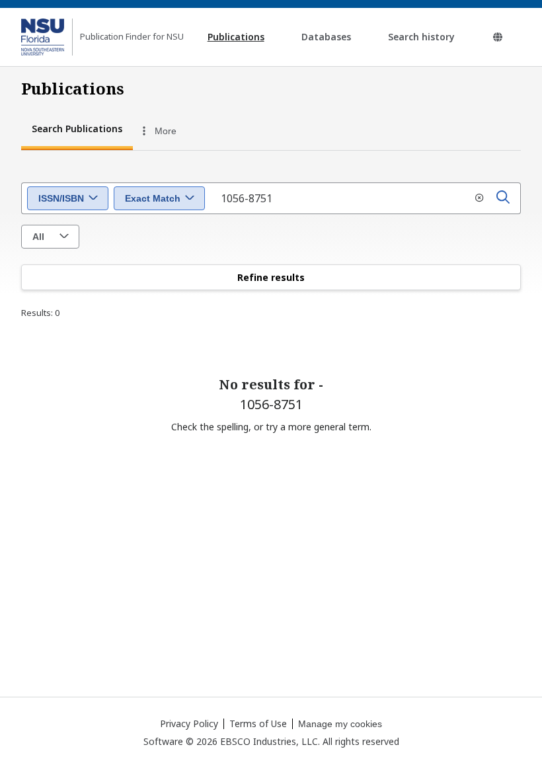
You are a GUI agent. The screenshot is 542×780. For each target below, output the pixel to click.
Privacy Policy (189, 723)
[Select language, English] (497, 37)
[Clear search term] (479, 198)
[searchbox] (365, 198)
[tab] (77, 130)
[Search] (503, 198)
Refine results (271, 277)
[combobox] (207, 131)
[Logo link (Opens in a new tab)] (42, 37)
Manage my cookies (340, 724)
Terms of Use (258, 723)
